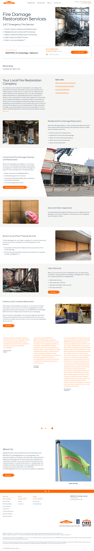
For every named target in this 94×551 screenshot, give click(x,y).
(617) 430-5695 (86, 3)
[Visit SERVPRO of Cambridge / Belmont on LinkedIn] (45, 491)
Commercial (41, 3)
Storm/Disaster (7, 506)
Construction (6, 508)
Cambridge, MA (7, 69)
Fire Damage (6, 501)
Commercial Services (62, 93)
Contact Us (57, 3)
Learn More (53, 292)
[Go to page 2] (47, 428)
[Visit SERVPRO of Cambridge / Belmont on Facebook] (48, 491)
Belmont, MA (16, 69)
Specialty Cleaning (7, 513)
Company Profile (22, 499)
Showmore (6, 111)
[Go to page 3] (48, 428)
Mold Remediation (7, 504)
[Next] (52, 428)
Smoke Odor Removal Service (64, 86)
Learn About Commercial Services (14, 187)
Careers (20, 501)
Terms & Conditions (37, 499)
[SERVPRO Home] (9, 2)
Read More (8, 475)
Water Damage (7, 499)
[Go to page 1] (45, 428)
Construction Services (62, 89)
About (49, 3)
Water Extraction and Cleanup (65, 83)
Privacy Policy (36, 501)
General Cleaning (7, 516)
